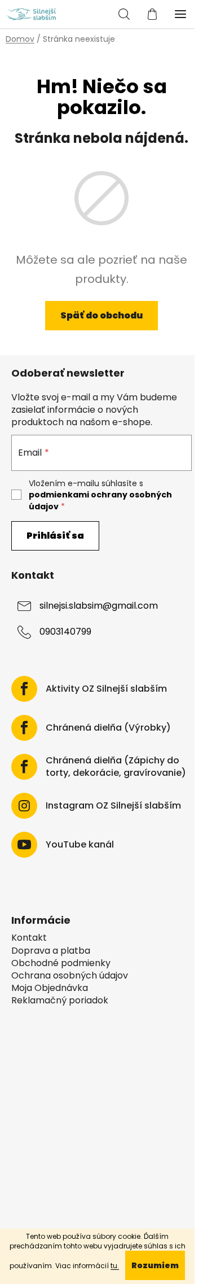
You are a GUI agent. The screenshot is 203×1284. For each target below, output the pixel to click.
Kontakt (29, 938)
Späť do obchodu (101, 315)
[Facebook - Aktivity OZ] (24, 689)
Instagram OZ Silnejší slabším (113, 806)
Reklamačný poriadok (59, 1000)
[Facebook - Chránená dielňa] (24, 728)
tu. (115, 1265)
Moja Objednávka (49, 988)
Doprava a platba (50, 951)
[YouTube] (24, 845)
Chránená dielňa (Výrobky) (108, 728)
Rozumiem (155, 1265)
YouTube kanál (80, 844)
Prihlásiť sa (55, 535)
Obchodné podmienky (61, 963)
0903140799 (65, 631)
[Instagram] (24, 806)
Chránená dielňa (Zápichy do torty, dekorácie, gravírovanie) (116, 766)
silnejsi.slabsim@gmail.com (98, 605)
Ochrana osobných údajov (69, 975)
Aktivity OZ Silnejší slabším (106, 689)
